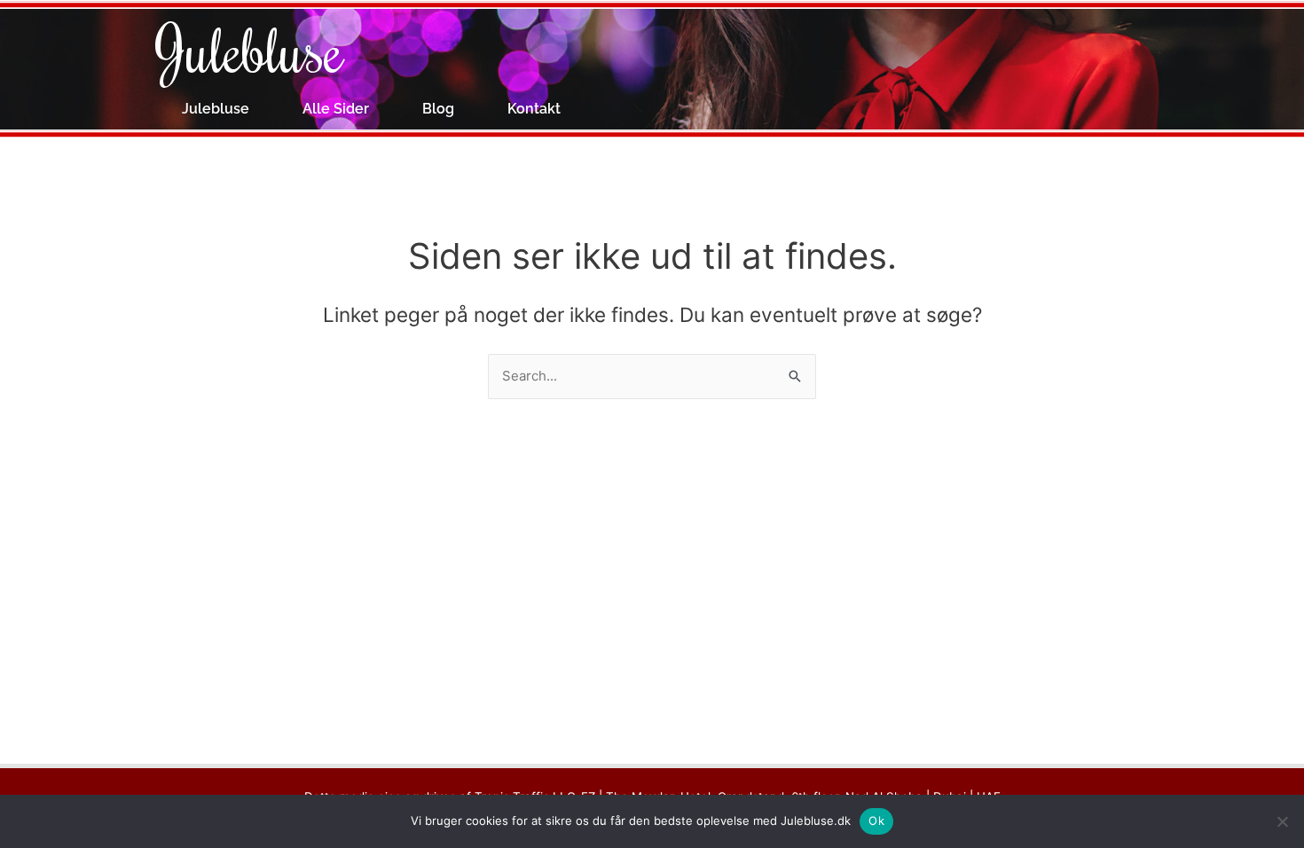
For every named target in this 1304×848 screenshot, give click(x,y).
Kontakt (534, 108)
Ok (876, 820)
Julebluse (249, 49)
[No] (1282, 821)
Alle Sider (335, 108)
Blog (438, 108)
